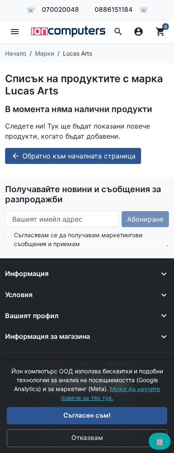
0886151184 (114, 9)
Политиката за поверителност (124, 243)
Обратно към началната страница (73, 156)
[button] (118, 31)
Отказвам (87, 438)
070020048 (60, 9)
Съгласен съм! (87, 415)
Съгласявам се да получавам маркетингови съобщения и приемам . (91, 239)
